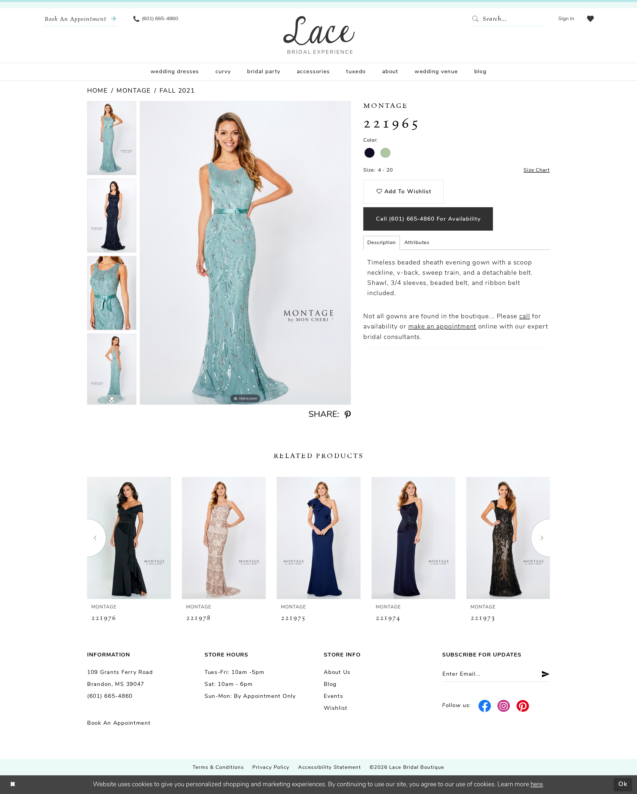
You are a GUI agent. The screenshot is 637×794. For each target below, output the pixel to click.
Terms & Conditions (218, 767)
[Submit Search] (477, 19)
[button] (566, 19)
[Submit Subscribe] (542, 674)
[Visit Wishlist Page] (590, 18)
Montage (133, 91)
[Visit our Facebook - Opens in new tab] (485, 706)
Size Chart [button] (537, 170)
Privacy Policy (271, 767)
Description (381, 242)
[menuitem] (81, 19)
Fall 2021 (177, 91)
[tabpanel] (111, 140)
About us (337, 672)
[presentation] (129, 538)
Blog (330, 684)
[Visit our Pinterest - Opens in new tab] (523, 706)
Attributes (417, 242)
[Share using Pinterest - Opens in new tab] (347, 415)
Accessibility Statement (329, 767)
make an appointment (442, 327)
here (537, 785)
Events (333, 696)
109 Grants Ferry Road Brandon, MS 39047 (120, 678)
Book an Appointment (119, 723)
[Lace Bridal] (319, 35)
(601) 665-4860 (110, 696)
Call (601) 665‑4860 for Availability (428, 219)
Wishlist (336, 708)
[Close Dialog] (12, 784)
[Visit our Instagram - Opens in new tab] (504, 706)
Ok (623, 785)
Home (97, 91)
